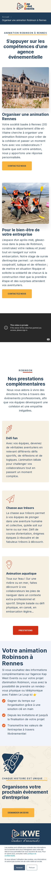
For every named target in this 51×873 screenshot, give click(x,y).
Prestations (26, 630)
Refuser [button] (32, 867)
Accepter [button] (19, 867)
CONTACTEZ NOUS (17, 166)
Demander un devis (18, 812)
